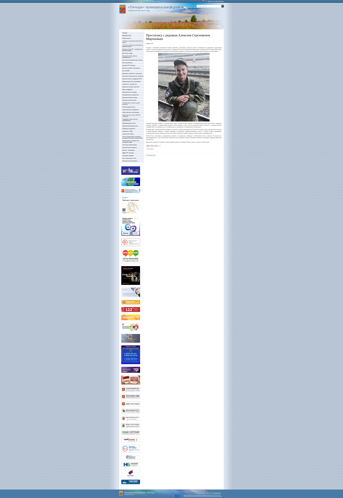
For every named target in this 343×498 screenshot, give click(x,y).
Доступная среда (127, 53)
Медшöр (124, 33)
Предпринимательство (129, 123)
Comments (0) (150, 155)
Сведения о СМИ (127, 131)
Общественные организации (130, 112)
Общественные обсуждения (130, 109)
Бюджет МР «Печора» (128, 65)
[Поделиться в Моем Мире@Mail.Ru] (152, 146)
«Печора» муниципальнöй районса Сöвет (132, 41)
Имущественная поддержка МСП (132, 78)
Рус (206, 1)
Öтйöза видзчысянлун (128, 107)
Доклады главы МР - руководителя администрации (132, 49)
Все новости (150, 149)
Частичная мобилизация (129, 144)
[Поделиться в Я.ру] (158, 146)
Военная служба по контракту (131, 68)
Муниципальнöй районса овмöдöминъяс (129, 56)
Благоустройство (127, 62)
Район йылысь (126, 38)
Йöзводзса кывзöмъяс (128, 128)
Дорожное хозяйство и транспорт (132, 73)
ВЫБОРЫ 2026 (126, 35)
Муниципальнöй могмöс (129, 100)
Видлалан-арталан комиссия (130, 86)
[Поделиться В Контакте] (156, 146)
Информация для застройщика (131, 81)
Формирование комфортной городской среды (130, 141)
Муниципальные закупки (129, 92)
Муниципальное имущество (130, 94)
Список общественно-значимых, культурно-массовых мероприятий (132, 137)
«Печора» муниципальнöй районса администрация (132, 45)
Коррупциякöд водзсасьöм (130, 126)
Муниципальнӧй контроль (129, 97)
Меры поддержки (127, 89)
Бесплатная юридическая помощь (132, 60)
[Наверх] (160, 146)
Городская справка (127, 155)
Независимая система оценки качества (131, 103)
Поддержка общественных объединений (130, 119)
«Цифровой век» (217, 493)
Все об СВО (125, 70)
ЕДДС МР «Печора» (128, 153)
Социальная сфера (128, 134)
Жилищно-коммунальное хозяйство (132, 76)
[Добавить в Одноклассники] (153, 146)
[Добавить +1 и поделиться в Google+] (148, 146)
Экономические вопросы (129, 147)
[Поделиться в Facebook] (147, 146)
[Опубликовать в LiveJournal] (150, 146)
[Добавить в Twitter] (155, 146)
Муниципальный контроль (130, 161)
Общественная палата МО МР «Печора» (131, 115)
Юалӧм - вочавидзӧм (128, 150)
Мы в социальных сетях (129, 158)
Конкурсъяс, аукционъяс (129, 84)
